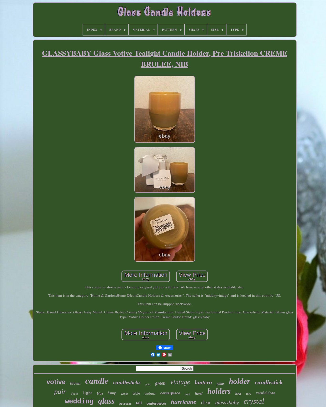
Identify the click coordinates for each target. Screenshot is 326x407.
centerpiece (170, 393)
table (136, 393)
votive (56, 382)
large (238, 393)
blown (75, 383)
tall (139, 403)
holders (219, 391)
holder (239, 381)
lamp (112, 393)
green (160, 383)
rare (248, 394)
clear (205, 402)
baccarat (125, 403)
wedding (79, 402)
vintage (180, 382)
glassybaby (227, 402)
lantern (203, 382)
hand (199, 393)
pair (60, 391)
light (87, 392)
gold (147, 384)
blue (100, 393)
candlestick (269, 382)
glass (106, 401)
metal (187, 394)
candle (96, 381)
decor (74, 393)
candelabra (265, 392)
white (124, 394)
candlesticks (127, 383)
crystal (254, 401)
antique (150, 393)
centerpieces (156, 403)
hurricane (183, 401)
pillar (220, 384)
